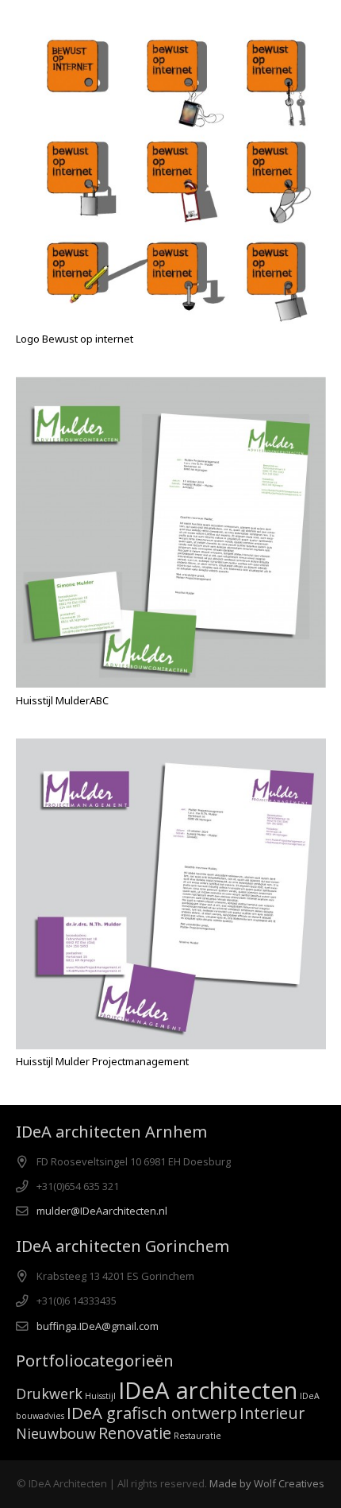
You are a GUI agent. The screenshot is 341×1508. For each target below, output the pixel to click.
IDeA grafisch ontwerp (152, 1412)
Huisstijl (100, 1395)
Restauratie (197, 1435)
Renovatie (134, 1433)
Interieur (272, 1413)
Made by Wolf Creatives (266, 1483)
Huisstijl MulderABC (62, 700)
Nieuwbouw (56, 1433)
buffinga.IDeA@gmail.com (97, 1326)
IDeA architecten (207, 1390)
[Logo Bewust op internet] (171, 171)
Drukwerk (49, 1393)
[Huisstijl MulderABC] (171, 532)
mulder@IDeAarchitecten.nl (101, 1211)
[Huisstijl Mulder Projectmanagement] (171, 893)
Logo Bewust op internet (74, 338)
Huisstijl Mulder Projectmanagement (102, 1061)
